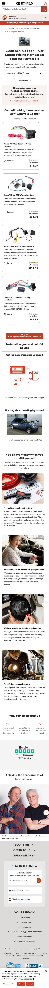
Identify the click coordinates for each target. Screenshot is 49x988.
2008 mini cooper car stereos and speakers (24, 28)
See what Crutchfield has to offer (23, 101)
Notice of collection (24, 937)
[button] (46, 812)
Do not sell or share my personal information (24, 932)
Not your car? (23, 80)
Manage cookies (24, 927)
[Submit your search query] (44, 9)
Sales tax (8, 949)
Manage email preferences (24, 941)
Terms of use (18, 949)
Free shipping (24, 23)
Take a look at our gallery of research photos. (24, 440)
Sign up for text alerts (20, 891)
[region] (24, 812)
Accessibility (30, 949)
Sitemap (41, 949)
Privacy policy (24, 918)
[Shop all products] (4, 3)
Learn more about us (23, 779)
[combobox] (24, 9)
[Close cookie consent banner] (46, 971)
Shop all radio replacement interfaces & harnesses (24, 336)
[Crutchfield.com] (24, 3)
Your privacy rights (24, 922)
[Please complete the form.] (39, 880)
